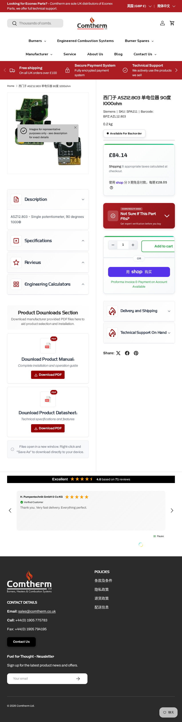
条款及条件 (103, 581)
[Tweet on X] (118, 353)
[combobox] (35, 23)
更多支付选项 (139, 284)
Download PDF (50, 374)
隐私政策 (102, 589)
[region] (91, 510)
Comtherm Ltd (25, 705)
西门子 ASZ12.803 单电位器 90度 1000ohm (45, 86)
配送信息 (102, 607)
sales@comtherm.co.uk (37, 611)
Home (10, 86)
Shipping (115, 166)
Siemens (109, 111)
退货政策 (102, 598)
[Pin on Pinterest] (136, 353)
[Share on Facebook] (127, 353)
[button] (172, 23)
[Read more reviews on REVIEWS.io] (152, 545)
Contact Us (21, 641)
